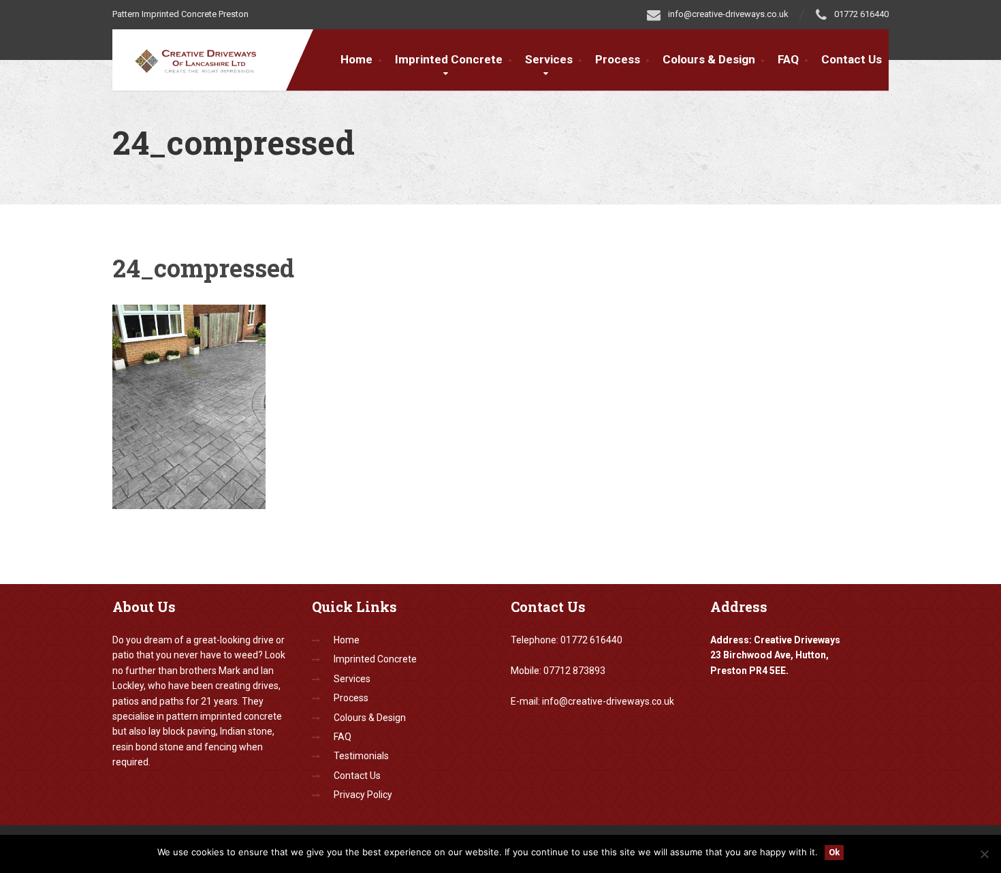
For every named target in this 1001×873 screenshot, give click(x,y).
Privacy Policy (363, 794)
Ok (834, 852)
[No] (984, 854)
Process (617, 59)
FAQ (788, 59)
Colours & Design (709, 59)
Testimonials (361, 755)
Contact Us (851, 59)
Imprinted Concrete (375, 659)
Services (549, 59)
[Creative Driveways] (204, 58)
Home (356, 59)
